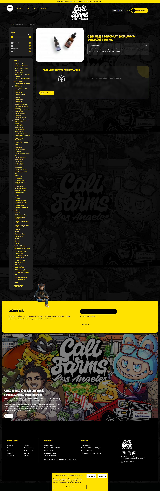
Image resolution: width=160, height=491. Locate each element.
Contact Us (10, 455)
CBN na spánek (19, 192)
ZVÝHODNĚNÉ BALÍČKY (22, 249)
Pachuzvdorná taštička (20, 218)
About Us (10, 453)
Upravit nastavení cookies (134, 458)
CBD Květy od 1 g (20, 117)
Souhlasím (102, 476)
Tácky (17, 243)
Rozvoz (20, 8)
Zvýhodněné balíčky (21, 251)
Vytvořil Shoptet (128, 461)
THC (15, 275)
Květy (16, 144)
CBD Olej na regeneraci (22, 109)
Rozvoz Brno (28, 450)
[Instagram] (123, 453)
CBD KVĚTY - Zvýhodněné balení (21, 254)
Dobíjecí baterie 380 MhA (21, 222)
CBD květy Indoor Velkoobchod (20, 130)
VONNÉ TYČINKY (19, 267)
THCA (16, 282)
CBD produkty (19, 258)
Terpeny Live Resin (21, 207)
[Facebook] (128, 453)
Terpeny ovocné (20, 200)
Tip (21, 51)
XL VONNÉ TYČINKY (22, 142)
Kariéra (26, 453)
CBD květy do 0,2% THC (21, 172)
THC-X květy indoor (21, 68)
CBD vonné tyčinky (21, 133)
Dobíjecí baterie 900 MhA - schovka (22, 226)
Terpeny (16, 195)
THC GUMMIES (20, 280)
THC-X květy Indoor (21, 66)
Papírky (17, 231)
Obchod (26, 455)
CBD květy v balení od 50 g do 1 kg (22, 120)
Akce (21, 46)
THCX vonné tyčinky (22, 272)
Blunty (17, 239)
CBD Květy (18, 147)
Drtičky (17, 241)
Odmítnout (91, 476)
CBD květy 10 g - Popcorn (20, 114)
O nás (35, 8)
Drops (9, 448)
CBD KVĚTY (19, 111)
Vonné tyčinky (19, 262)
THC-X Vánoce (20, 260)
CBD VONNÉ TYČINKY (22, 136)
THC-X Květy (19, 186)
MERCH (17, 212)
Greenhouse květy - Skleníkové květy (21, 189)
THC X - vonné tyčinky (22, 78)
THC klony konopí (21, 277)
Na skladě (21, 43)
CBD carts (18, 86)
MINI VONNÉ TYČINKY (19, 139)
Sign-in (26, 445)
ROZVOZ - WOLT (86, 450)
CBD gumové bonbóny (22, 83)
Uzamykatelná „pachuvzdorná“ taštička (20, 182)
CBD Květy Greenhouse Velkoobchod (19, 125)
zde (82, 482)
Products (10, 445)
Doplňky (16, 210)
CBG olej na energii (21, 104)
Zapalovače (19, 236)
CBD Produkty (18, 81)
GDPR (123, 458)
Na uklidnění (19, 99)
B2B (28, 8)
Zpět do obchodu (46, 93)
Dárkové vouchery (21, 215)
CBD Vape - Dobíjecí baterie (21, 89)
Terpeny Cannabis (21, 203)
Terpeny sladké (20, 205)
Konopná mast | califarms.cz (19, 286)
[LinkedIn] (134, 453)
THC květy (18, 178)
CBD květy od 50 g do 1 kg (22, 154)
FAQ (8, 450)
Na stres (17, 97)
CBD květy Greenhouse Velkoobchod (19, 163)
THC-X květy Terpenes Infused (22, 75)
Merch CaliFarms (19, 246)
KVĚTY (17, 265)
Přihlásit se (85, 324)
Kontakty (45, 8)
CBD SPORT (19, 92)
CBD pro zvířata (20, 95)
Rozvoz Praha (28, 448)
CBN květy (18, 176)
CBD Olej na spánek (21, 106)
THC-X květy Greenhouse (19, 71)
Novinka (21, 48)
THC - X (16, 61)
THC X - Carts (19, 63)
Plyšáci (17, 229)
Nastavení (69, 487)
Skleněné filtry (20, 234)
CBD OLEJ (18, 102)
